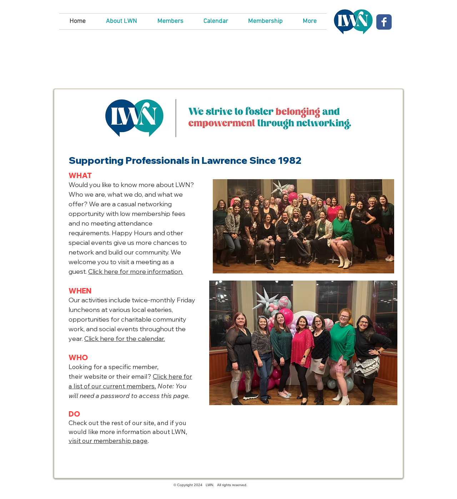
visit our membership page (108, 441)
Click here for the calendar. (124, 338)
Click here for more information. (135, 271)
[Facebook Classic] (384, 22)
